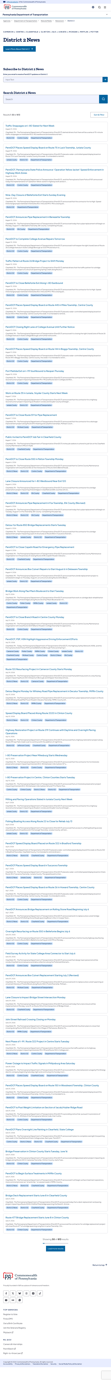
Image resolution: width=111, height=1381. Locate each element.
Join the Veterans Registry (14, 1328)
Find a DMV (8, 1319)
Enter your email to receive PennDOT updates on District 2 (25, 74)
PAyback (7, 1332)
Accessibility (8, 1364)
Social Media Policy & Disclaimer (70, 1364)
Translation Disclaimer (40, 1364)
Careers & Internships (12, 1344)
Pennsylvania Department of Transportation (25, 14)
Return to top (99, 1265)
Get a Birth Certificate (12, 1323)
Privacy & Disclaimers (22, 1364)
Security (53, 1364)
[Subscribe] (105, 79)
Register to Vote (10, 1314)
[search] (99, 7)
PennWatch (8, 1349)
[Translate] (93, 7)
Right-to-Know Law (11, 1353)
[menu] (105, 7)
